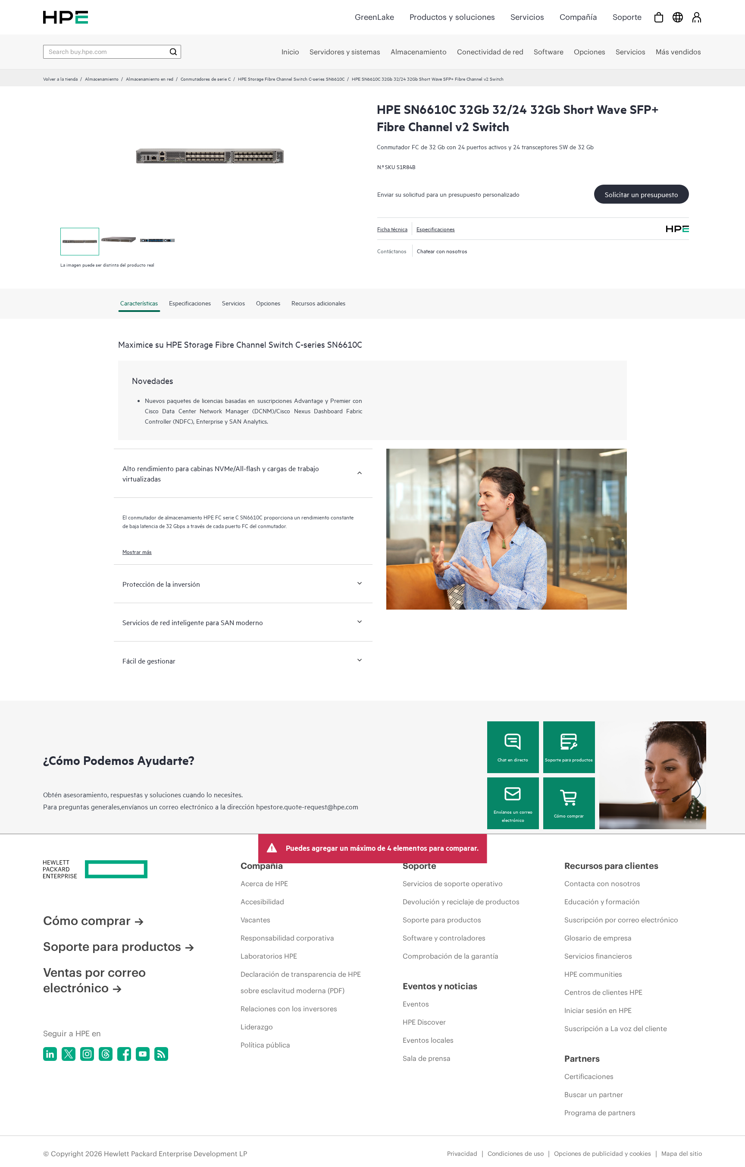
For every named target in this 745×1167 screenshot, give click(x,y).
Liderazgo (257, 1026)
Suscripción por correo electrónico (621, 919)
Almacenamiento (102, 78)
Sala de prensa (427, 1058)
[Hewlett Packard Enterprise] (65, 17)
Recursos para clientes (611, 865)
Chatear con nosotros (442, 251)
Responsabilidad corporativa (287, 938)
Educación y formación (602, 901)
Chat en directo (513, 759)
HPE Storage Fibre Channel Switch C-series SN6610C (291, 78)
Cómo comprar (569, 815)
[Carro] (659, 17)
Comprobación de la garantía (450, 956)
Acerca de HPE (264, 883)
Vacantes (255, 919)
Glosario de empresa (598, 938)
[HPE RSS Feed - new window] (161, 1054)
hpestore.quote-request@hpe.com (307, 806)
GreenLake (374, 17)
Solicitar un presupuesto (641, 194)
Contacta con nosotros (602, 883)
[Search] (173, 52)
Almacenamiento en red (149, 78)
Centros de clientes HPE (603, 992)
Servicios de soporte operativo (453, 883)
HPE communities (593, 974)
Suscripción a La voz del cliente (615, 1028)
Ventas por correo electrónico (94, 980)
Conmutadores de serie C (206, 78)
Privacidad (462, 1154)
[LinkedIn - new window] (50, 1054)
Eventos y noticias (440, 986)
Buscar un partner (593, 1094)
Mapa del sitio (681, 1154)
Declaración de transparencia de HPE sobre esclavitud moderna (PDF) (301, 982)
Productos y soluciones (452, 17)
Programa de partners (599, 1112)
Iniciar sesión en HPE (598, 1010)
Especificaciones (435, 229)
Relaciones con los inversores (289, 1008)
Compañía (578, 17)
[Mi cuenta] (697, 17)
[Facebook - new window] (124, 1054)
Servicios (527, 17)
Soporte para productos (569, 759)
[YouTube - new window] (143, 1054)
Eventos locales (428, 1040)
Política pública (265, 1045)
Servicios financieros (598, 956)
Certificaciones (589, 1076)
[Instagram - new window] (87, 1054)
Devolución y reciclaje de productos (461, 901)
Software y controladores (444, 938)
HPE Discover (424, 1022)
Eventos (416, 1004)
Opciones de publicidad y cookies (602, 1154)
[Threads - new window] (106, 1054)
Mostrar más (137, 551)
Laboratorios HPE (269, 956)
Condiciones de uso (516, 1154)
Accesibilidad (262, 901)
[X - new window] (68, 1054)
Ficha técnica (392, 229)
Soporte (627, 17)
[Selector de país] (678, 17)
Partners (582, 1058)
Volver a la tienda (60, 78)
